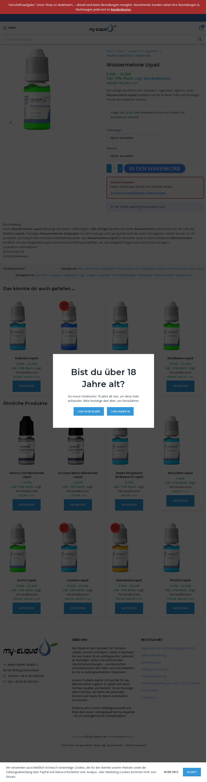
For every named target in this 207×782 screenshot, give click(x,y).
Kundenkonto (121, 9)
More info (171, 772)
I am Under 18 (120, 411)
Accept (192, 772)
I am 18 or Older (89, 411)
